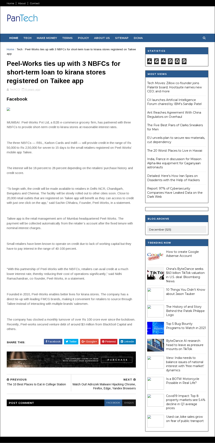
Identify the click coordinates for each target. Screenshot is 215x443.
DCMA (138, 38)
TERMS (67, 38)
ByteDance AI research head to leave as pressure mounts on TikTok (184, 345)
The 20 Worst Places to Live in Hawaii (174, 151)
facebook (113, 402)
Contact (35, 3)
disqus (129, 402)
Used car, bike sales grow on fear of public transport (185, 419)
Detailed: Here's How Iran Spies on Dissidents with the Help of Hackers (173, 178)
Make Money (47, 38)
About (22, 3)
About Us (102, 38)
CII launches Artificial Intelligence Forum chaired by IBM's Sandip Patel (174, 102)
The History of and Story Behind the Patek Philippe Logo (185, 311)
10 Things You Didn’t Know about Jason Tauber (185, 292)
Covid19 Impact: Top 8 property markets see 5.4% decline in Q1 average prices (185, 402)
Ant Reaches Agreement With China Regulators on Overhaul (174, 115)
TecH (27, 38)
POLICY (83, 38)
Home (10, 3)
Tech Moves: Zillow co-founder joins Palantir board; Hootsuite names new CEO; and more (174, 87)
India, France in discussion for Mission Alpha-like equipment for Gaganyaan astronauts (174, 163)
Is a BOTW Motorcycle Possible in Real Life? (182, 381)
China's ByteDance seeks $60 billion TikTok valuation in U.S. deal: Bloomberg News (185, 275)
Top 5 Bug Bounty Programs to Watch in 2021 (186, 326)
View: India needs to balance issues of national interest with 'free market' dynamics (185, 364)
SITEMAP (121, 38)
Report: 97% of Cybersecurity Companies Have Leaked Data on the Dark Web (175, 193)
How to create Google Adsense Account (182, 254)
